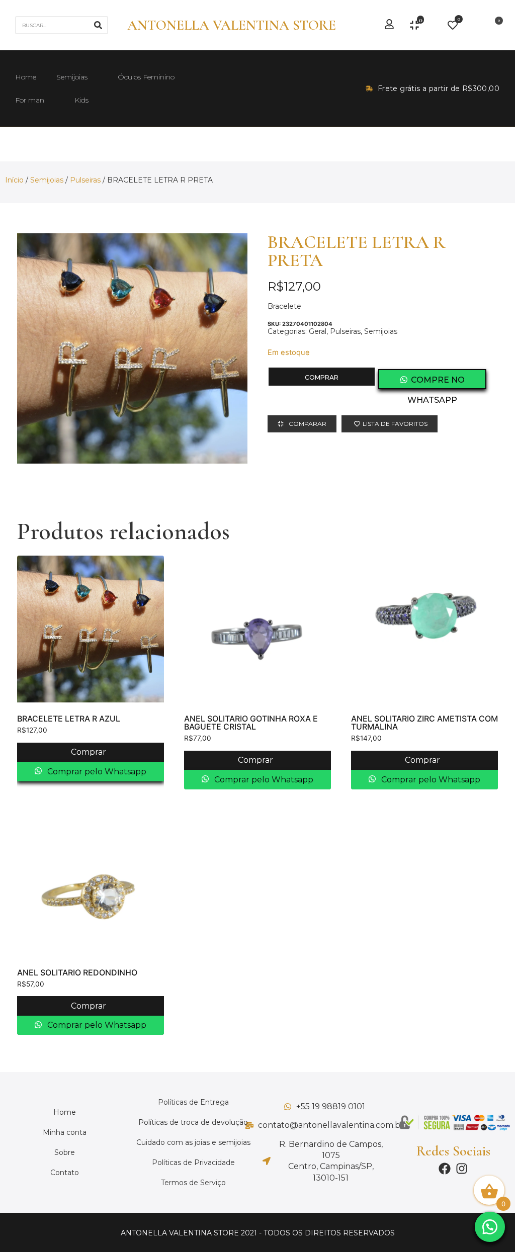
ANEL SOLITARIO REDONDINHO (77, 972)
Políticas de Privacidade (193, 1162)
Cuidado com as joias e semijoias (193, 1142)
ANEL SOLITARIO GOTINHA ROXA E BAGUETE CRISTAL (251, 722)
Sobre (64, 1152)
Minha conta (65, 1132)
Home (25, 76)
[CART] (495, 25)
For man (29, 100)
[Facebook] (445, 1168)
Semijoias (72, 76)
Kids (81, 100)
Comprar (321, 377)
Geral (317, 331)
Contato (64, 1172)
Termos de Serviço (193, 1182)
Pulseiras (85, 180)
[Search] (98, 25)
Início (14, 180)
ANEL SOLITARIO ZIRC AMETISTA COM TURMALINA (424, 722)
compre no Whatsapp (436, 382)
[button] (490, 1227)
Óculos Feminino (146, 76)
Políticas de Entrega (193, 1102)
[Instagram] (462, 1168)
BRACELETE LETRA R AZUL (68, 718)
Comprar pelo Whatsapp (95, 771)
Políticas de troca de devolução (193, 1122)
